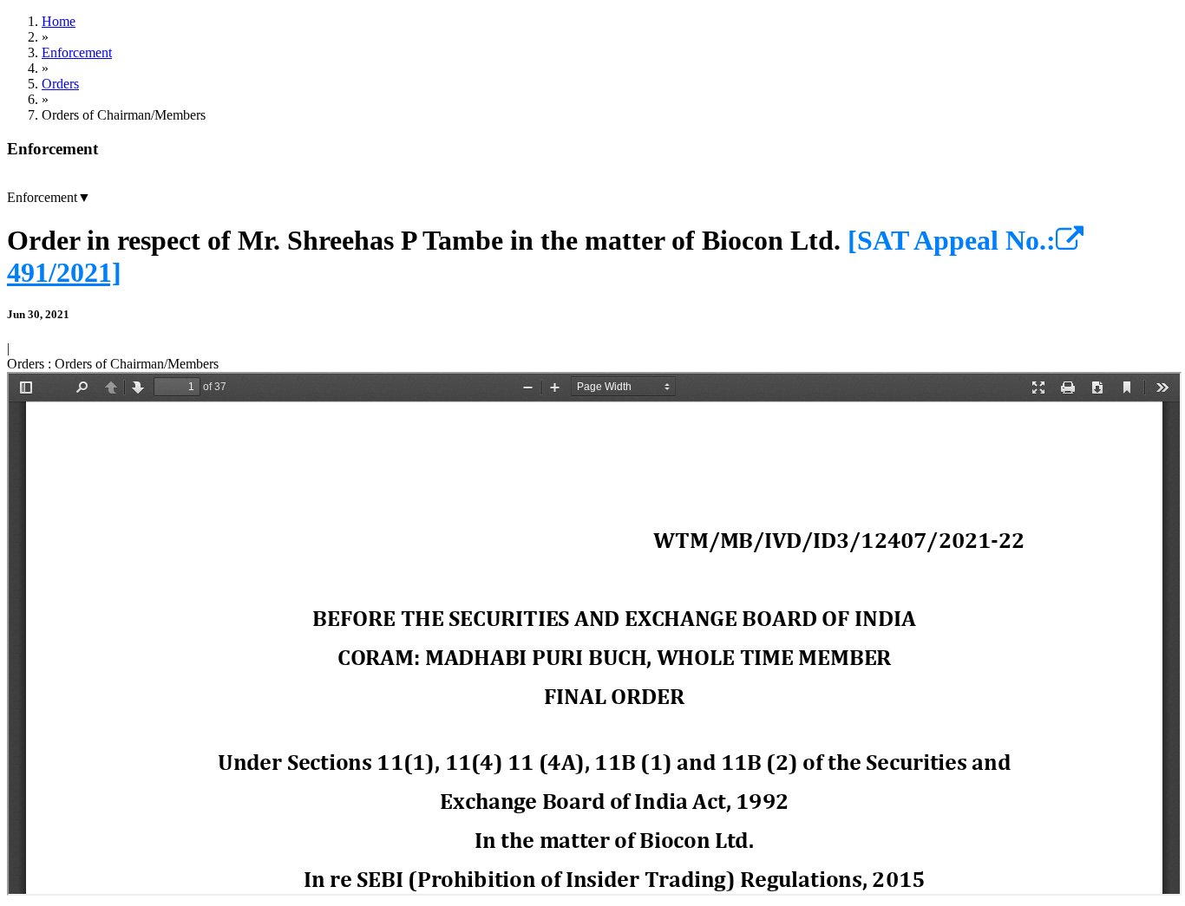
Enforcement (77, 52)
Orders (60, 83)
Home (58, 21)
